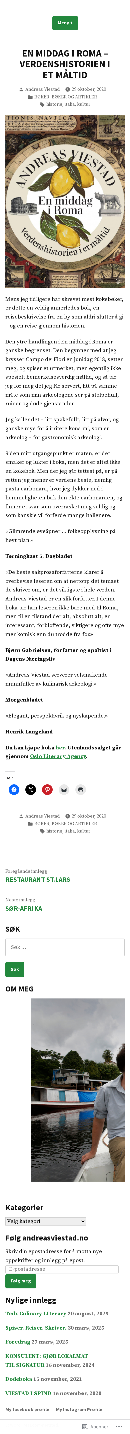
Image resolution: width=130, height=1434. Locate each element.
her (60, 747)
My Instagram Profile (79, 1409)
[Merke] (65, 947)
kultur (83, 104)
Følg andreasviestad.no (46, 1238)
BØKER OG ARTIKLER (74, 97)
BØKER (41, 97)
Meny (68, 25)
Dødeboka (18, 1379)
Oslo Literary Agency (58, 756)
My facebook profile (27, 1409)
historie (54, 104)
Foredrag (17, 1342)
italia (70, 104)
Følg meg (21, 1281)
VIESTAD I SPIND (28, 1393)
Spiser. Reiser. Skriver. (35, 1328)
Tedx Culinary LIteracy (35, 1313)
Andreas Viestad (42, 89)
